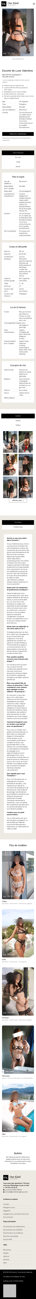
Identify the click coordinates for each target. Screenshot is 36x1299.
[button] (4, 32)
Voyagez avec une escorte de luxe (16, 1214)
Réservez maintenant (18, 134)
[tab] (18, 153)
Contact (6, 1204)
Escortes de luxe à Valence (13, 1233)
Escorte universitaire (10, 1236)
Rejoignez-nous (9, 1207)
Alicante (6, 1259)
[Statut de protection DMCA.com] (9, 1291)
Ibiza (5, 1263)
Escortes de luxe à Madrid (12, 1230)
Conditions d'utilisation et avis (14, 1276)
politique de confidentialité (13, 1281)
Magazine (6, 1211)
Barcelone (7, 1250)
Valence (6, 1256)
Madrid (5, 1253)
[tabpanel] (18, 287)
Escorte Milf (7, 1239)
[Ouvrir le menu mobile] (34, 4)
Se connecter (8, 1217)
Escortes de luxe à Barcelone (14, 1226)
